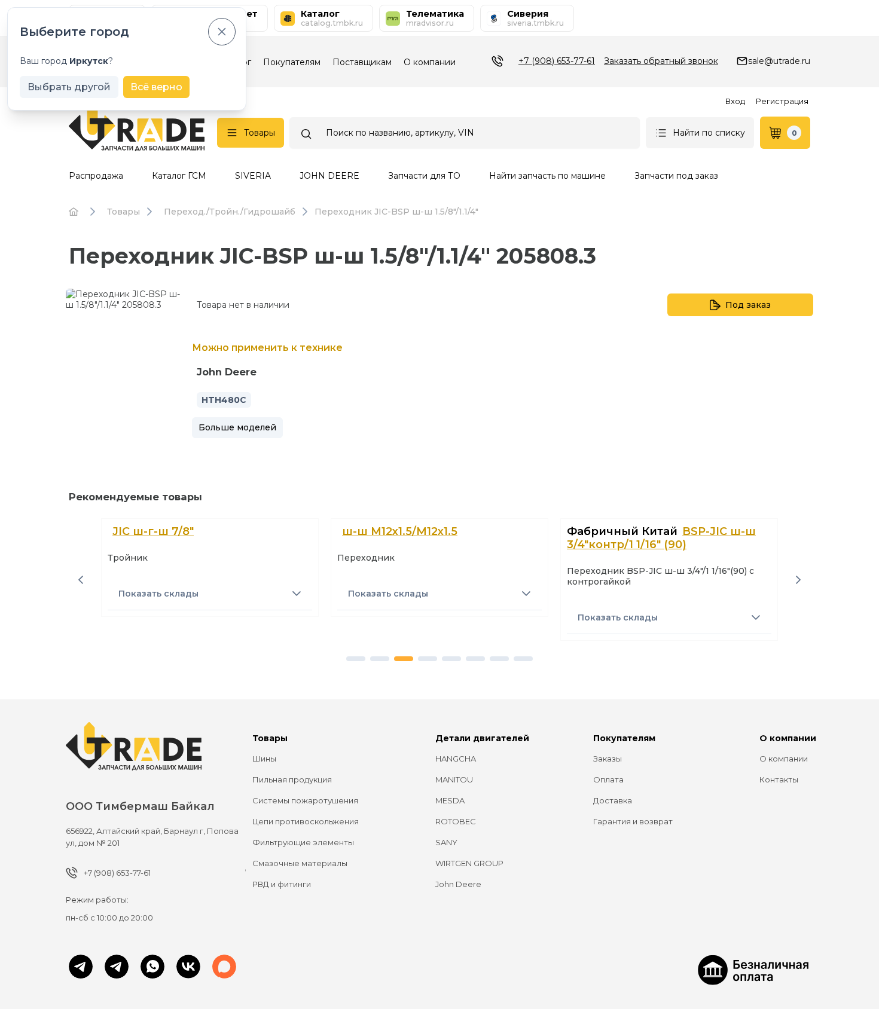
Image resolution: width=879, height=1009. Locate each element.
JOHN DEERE (329, 175)
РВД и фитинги (281, 884)
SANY (446, 842)
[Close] (222, 32)
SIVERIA (253, 175)
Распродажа (96, 175)
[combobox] (464, 132)
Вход (735, 101)
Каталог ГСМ (179, 175)
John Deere (458, 884)
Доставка (612, 800)
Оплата (608, 779)
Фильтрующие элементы (303, 842)
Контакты (778, 779)
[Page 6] (475, 658)
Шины (264, 758)
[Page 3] (403, 658)
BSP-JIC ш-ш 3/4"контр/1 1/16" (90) (661, 538)
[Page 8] (523, 658)
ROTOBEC (455, 821)
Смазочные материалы (299, 863)
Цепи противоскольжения (305, 821)
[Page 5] (451, 658)
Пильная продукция (292, 779)
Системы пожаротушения (305, 800)
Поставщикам (362, 62)
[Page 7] (499, 658)
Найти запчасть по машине (547, 175)
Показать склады (158, 593)
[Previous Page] (81, 580)
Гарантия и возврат (633, 821)
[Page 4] (427, 658)
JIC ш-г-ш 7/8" (153, 531)
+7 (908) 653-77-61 (556, 61)
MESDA (450, 800)
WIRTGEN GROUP (469, 863)
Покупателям (292, 62)
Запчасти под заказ (676, 175)
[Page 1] (355, 658)
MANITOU (454, 779)
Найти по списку (709, 132)
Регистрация (782, 101)
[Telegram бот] (117, 968)
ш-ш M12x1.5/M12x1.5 (399, 531)
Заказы (607, 758)
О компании (430, 62)
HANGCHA (455, 758)
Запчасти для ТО (424, 175)
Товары (259, 132)
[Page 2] (379, 658)
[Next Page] (798, 580)
